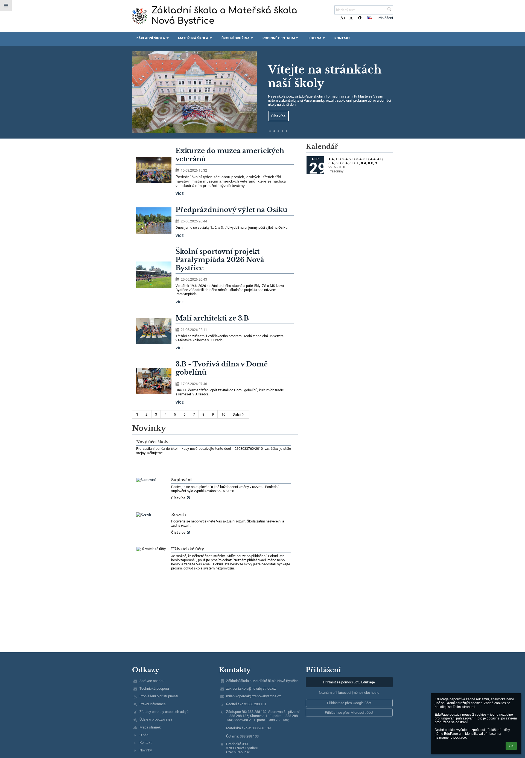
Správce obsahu (151, 681)
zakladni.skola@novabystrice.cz (251, 688)
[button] (359, 17)
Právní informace (152, 704)
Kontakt (145, 743)
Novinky (145, 750)
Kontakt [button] (342, 38)
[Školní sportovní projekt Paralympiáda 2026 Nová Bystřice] (153, 275)
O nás (143, 735)
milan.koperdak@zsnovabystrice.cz (253, 696)
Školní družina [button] (235, 38)
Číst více (278, 114)
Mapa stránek (150, 727)
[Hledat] (389, 9)
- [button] (353, 18)
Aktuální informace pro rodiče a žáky (324, 78)
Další (237, 414)
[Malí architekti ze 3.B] (153, 331)
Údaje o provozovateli (155, 719)
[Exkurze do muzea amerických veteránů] (153, 170)
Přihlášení (385, 18)
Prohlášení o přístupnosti (158, 696)
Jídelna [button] (315, 38)
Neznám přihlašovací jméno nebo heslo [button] (349, 693)
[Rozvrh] (151, 514)
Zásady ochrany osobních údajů (163, 712)
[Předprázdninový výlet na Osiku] (153, 220)
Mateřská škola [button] (193, 38)
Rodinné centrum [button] (278, 38)
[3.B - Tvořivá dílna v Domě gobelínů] (153, 381)
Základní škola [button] (150, 38)
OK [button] (511, 746)
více (179, 194)
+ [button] (344, 18)
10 (223, 414)
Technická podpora (154, 688)
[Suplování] (151, 480)
